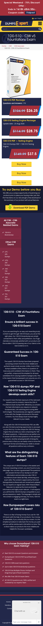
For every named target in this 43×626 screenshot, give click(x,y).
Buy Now (21, 164)
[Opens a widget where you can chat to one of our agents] (26, 612)
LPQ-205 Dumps (6, 262)
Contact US (11, 608)
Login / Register (38, 18)
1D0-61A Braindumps (9, 233)
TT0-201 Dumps (6, 296)
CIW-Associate (19, 46)
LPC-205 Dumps (6, 254)
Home (4, 46)
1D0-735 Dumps (6, 271)
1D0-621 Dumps (6, 288)
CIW (10, 46)
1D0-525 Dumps (6, 279)
